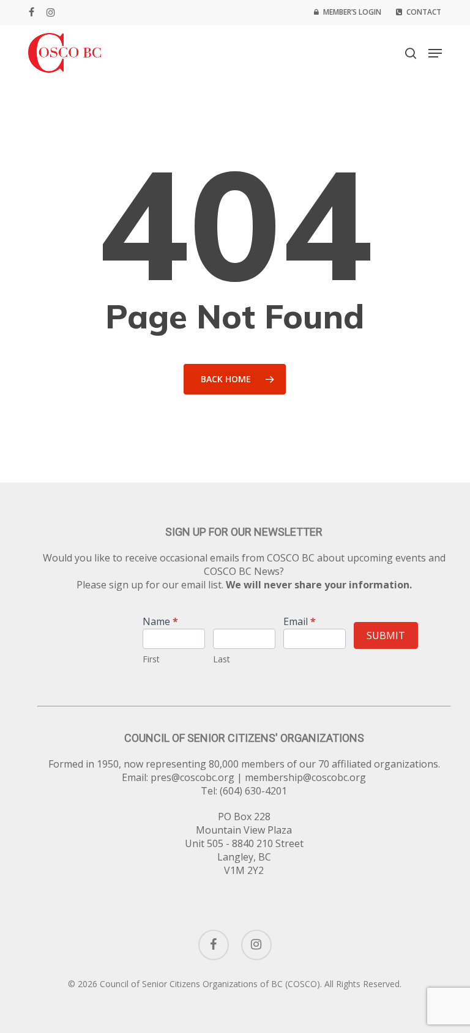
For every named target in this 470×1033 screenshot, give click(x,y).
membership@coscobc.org (305, 777)
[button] (435, 53)
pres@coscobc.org (192, 777)
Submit (386, 635)
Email (299, 622)
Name (160, 622)
